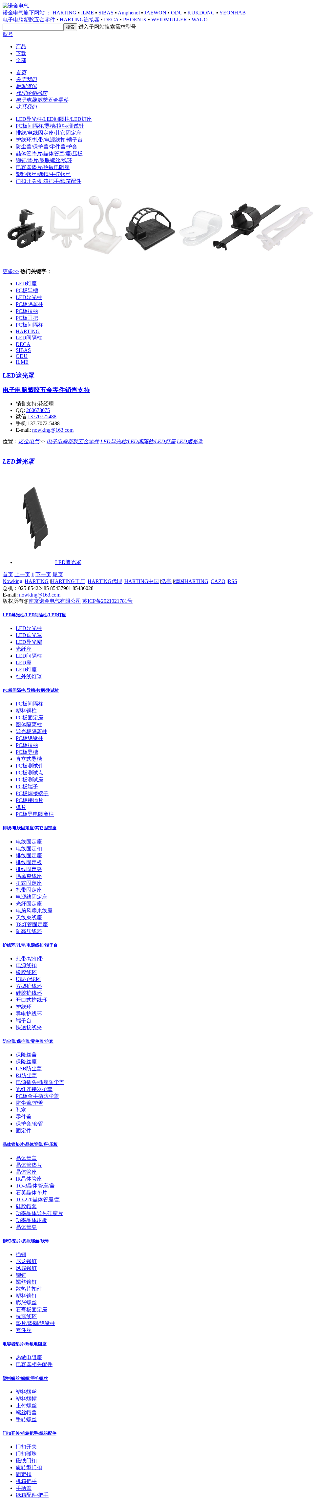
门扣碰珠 (26, 1453)
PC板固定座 (29, 717)
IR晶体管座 (29, 1179)
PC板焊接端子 (32, 793)
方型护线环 (29, 986)
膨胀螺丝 (26, 1302)
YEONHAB (232, 12)
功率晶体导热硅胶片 (39, 1213)
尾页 (57, 574)
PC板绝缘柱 (29, 738)
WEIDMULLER (169, 19)
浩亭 (166, 581)
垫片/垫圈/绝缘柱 (35, 1323)
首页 (8, 574)
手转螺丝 (26, 1419)
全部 (21, 60)
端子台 (24, 1020)
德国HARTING (191, 581)
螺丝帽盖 (26, 1412)
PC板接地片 (29, 800)
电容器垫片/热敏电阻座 (43, 167)
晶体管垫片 (29, 1165)
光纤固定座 (29, 903)
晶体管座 (26, 1172)
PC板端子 (27, 786)
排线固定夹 (29, 869)
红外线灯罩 (29, 676)
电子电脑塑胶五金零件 (29, 19)
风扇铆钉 (26, 1268)
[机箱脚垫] (160, 260)
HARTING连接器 (79, 19)
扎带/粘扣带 (29, 958)
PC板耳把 (27, 318)
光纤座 (24, 649)
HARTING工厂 (68, 581)
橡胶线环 (26, 972)
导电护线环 (29, 1013)
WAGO (200, 19)
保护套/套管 (29, 1123)
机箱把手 (26, 1481)
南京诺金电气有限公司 (55, 601)
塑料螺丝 (26, 1392)
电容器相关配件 (34, 1364)
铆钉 (21, 1275)
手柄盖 (24, 1488)
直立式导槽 (29, 759)
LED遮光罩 (18, 375)
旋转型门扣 (29, 1467)
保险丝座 (26, 1061)
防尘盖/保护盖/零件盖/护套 (46, 146)
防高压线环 (29, 931)
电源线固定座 (31, 897)
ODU (177, 12)
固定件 (24, 1130)
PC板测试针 (29, 766)
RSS (232, 581)
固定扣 (24, 1474)
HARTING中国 (141, 581)
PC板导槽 (27, 290)
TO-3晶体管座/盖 (35, 1185)
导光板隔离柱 (31, 731)
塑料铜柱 (26, 710)
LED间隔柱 (29, 337)
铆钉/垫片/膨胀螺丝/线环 (44, 160)
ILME (87, 12)
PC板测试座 (29, 779)
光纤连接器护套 (34, 1089)
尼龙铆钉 (26, 1261)
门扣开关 (26, 1447)
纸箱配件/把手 (32, 1495)
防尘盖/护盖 (29, 1103)
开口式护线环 (31, 1000)
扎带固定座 (29, 890)
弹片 (21, 807)
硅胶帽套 (26, 1206)
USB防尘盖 (29, 1068)
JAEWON (155, 12)
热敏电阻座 (29, 1357)
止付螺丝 (26, 1405)
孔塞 (21, 1110)
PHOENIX (135, 19)
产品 (21, 46)
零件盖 (24, 1117)
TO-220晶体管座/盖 (38, 1199)
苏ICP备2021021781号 (107, 601)
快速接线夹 (29, 1027)
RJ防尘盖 (26, 1075)
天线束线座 (29, 917)
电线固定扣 (29, 848)
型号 (8, 34)
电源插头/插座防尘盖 (40, 1082)
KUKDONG (201, 12)
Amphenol (129, 12)
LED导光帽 (29, 642)
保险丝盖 (26, 1054)
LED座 (24, 662)
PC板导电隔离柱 (35, 814)
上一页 (22, 574)
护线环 (24, 1007)
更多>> (11, 271)
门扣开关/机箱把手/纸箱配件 (48, 181)
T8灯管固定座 (32, 924)
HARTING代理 (105, 581)
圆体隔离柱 (29, 724)
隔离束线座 (29, 876)
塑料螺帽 (26, 1399)
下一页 (43, 574)
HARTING (64, 12)
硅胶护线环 (29, 993)
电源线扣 (26, 965)
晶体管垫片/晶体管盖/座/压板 (49, 153)
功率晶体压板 (31, 1220)
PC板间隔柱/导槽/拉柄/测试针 (50, 126)
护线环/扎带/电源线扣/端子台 (49, 139)
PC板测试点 (29, 772)
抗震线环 (26, 1316)
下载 (21, 53)
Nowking (12, 581)
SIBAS (106, 12)
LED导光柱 (29, 297)
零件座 (24, 1330)
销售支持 (77, 389)
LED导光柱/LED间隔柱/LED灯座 (54, 119)
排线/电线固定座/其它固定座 (48, 133)
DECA (111, 19)
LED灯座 (26, 283)
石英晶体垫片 (31, 1192)
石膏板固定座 (31, 1309)
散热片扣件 (29, 1289)
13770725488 (42, 416)
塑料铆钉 (26, 1295)
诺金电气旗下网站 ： (27, 12)
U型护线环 (28, 979)
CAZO (218, 581)
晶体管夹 (26, 1227)
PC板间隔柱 (29, 325)
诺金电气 (28, 441)
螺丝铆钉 (26, 1282)
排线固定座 (29, 855)
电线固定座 (29, 841)
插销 (21, 1254)
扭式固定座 (29, 883)
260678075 (38, 410)
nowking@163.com (53, 430)
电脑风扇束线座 (34, 910)
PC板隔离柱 (29, 304)
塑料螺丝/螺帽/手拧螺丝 (43, 174)
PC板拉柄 (27, 311)
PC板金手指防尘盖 (37, 1096)
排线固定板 (29, 862)
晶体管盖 (26, 1158)
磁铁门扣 (26, 1460)
